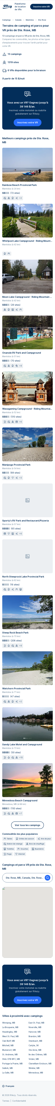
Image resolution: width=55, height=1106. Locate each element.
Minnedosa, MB (36, 1072)
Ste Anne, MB (35, 1050)
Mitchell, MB (8, 1045)
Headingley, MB (9, 1032)
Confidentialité (19, 1101)
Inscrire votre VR (41, 6)
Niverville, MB (35, 1027)
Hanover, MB (35, 1032)
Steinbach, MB (35, 1041)
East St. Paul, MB (36, 1023)
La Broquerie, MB (10, 1027)
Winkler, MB (34, 1068)
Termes (5, 1101)
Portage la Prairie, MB (12, 1063)
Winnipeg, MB (8, 1023)
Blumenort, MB (9, 1050)
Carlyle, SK (34, 1045)
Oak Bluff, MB (8, 1041)
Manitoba (30, 20)
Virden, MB (34, 1059)
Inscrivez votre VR (27, 122)
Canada (18, 20)
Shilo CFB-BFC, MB (11, 1059)
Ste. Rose (42, 20)
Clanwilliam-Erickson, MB (40, 1063)
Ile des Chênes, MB (38, 1054)
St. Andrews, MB (10, 1054)
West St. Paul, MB (10, 1036)
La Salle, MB (8, 1072)
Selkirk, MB (7, 1068)
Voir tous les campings (27, 825)
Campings (6, 20)
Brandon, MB (35, 1036)
